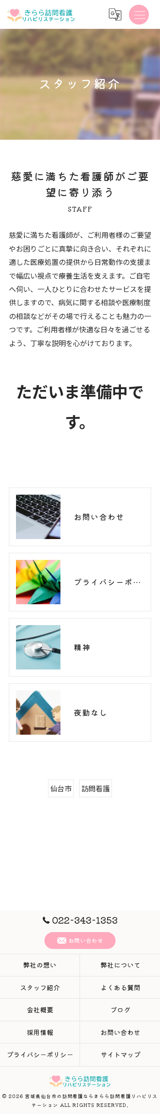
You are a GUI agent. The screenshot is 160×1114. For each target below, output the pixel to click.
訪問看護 (95, 788)
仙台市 (61, 788)
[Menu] (139, 14)
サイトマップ (120, 1054)
